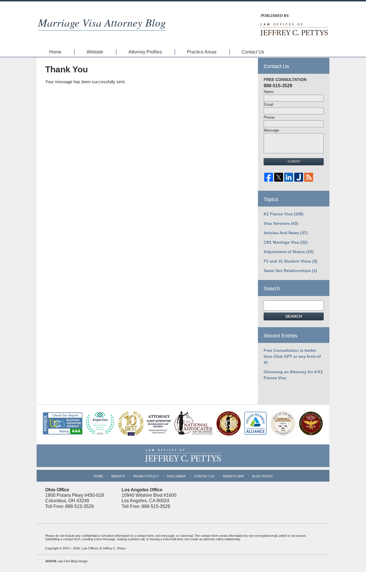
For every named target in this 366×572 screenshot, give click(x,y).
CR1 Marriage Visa (286, 242)
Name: (269, 92)
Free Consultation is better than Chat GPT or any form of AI (292, 356)
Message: (272, 130)
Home (55, 51)
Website (95, 51)
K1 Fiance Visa (283, 214)
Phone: (269, 117)
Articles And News (286, 233)
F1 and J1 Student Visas (290, 261)
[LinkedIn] (289, 178)
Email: (269, 104)
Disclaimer (176, 476)
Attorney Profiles (145, 51)
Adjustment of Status (289, 251)
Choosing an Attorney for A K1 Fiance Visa (293, 375)
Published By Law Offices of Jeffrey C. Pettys (293, 25)
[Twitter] (279, 178)
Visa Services (281, 223)
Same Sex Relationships (290, 270)
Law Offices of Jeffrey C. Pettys (103, 548)
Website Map (233, 476)
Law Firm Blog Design (66, 561)
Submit (293, 162)
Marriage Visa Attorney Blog (102, 22)
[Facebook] (269, 178)
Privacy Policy (146, 476)
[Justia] (299, 178)
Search (293, 316)
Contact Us (253, 51)
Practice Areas (201, 51)
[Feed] (309, 178)
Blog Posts (262, 476)
